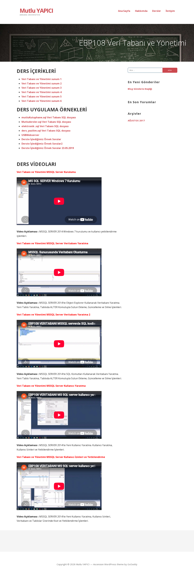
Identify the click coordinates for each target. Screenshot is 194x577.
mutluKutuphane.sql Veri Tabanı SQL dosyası (49, 117)
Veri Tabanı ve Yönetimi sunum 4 (42, 92)
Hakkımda (141, 11)
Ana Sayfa (124, 11)
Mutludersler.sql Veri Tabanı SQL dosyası (46, 121)
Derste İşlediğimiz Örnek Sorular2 (42, 143)
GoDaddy (132, 564)
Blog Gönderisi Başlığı (140, 88)
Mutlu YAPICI (36, 10)
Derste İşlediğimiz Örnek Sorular (41, 139)
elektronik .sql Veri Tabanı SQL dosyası (45, 126)
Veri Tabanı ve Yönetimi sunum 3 (42, 87)
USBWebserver (30, 135)
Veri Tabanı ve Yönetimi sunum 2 (42, 83)
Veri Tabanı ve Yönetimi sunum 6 (42, 101)
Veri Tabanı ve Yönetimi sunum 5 (42, 96)
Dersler (156, 11)
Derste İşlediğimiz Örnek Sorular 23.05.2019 (48, 148)
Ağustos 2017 (136, 120)
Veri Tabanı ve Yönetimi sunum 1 (42, 79)
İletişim (170, 11)
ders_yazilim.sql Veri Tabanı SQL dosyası (46, 130)
